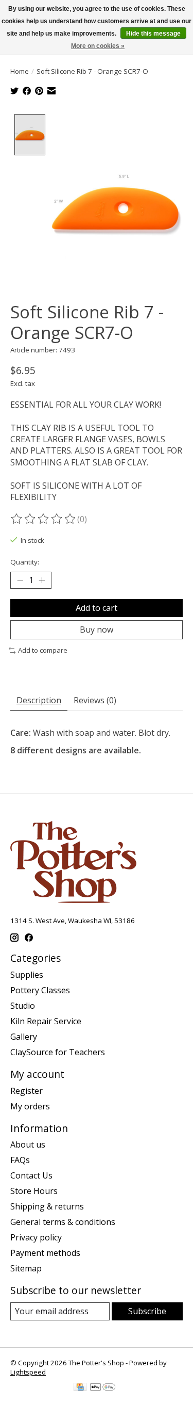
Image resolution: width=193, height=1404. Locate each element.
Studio (22, 1005)
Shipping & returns (47, 1206)
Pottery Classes (40, 990)
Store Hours (34, 1191)
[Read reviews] (43, 519)
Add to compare (42, 650)
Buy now (96, 629)
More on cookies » (98, 46)
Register (26, 1090)
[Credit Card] (80, 1388)
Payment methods (45, 1252)
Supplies (26, 974)
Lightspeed (28, 1372)
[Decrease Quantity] (20, 580)
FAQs (20, 1160)
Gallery (23, 1036)
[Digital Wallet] (102, 1388)
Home (19, 71)
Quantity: (24, 562)
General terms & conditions (62, 1222)
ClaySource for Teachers (57, 1052)
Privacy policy (36, 1237)
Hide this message (153, 33)
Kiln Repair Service (45, 1021)
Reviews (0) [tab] (95, 700)
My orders (30, 1106)
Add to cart (96, 608)
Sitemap (26, 1268)
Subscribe (147, 1311)
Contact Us (31, 1175)
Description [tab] (38, 700)
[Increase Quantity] (41, 580)
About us (27, 1144)
